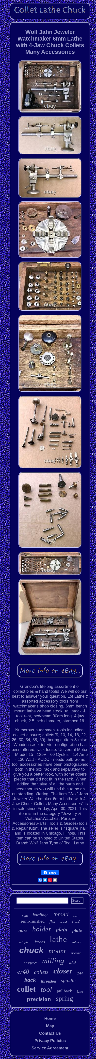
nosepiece (30, 963)
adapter (24, 942)
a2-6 (72, 963)
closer (62, 970)
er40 (23, 971)
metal (63, 922)
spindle (68, 980)
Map (50, 1026)
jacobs (40, 942)
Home (50, 1018)
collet (26, 989)
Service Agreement (50, 1048)
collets (41, 972)
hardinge (40, 914)
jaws (80, 991)
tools (75, 916)
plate (77, 930)
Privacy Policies (50, 1040)
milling (53, 960)
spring (64, 998)
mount (57, 951)
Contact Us (50, 1033)
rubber (76, 942)
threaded (48, 981)
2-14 (80, 973)
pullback (64, 991)
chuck (31, 950)
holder (41, 929)
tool (46, 989)
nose (22, 930)
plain (61, 929)
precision (39, 999)
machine (76, 953)
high (25, 915)
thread (60, 914)
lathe (58, 939)
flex (52, 922)
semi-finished (32, 921)
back (30, 980)
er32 (76, 921)
